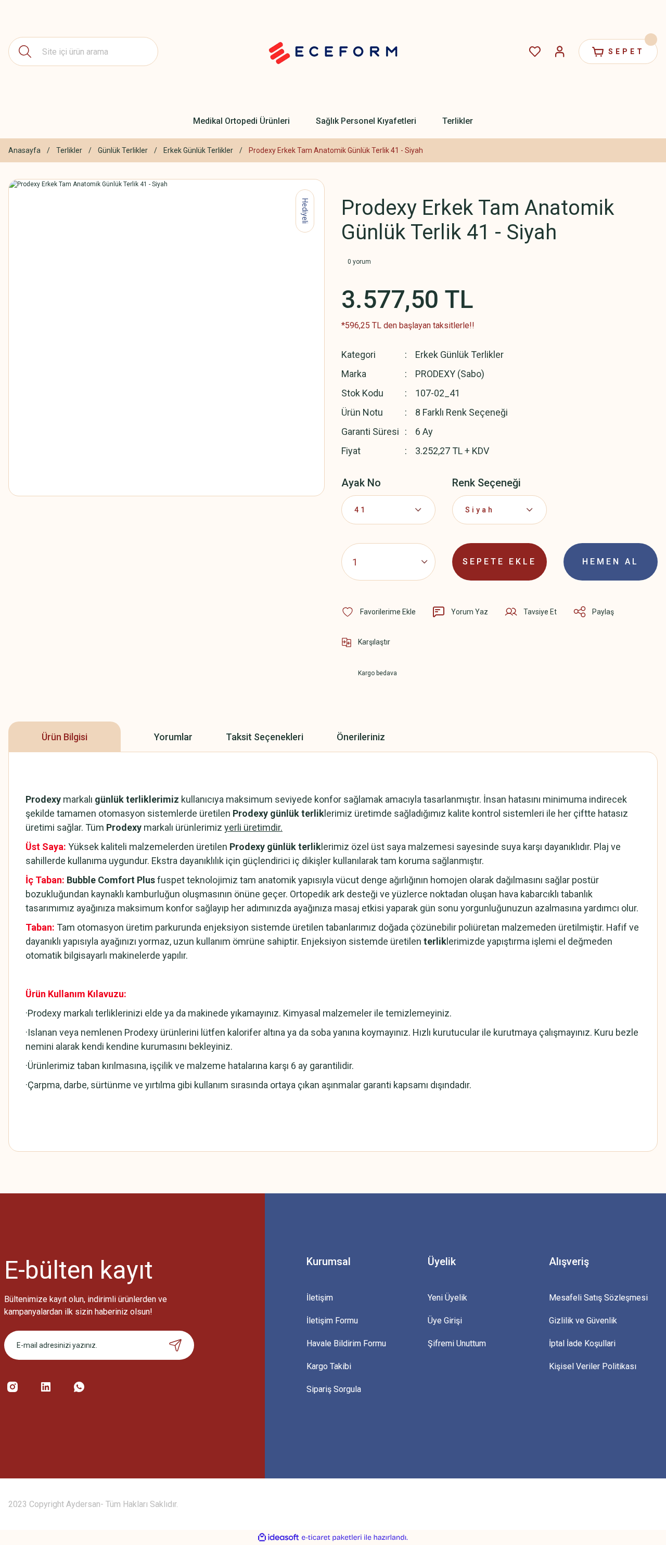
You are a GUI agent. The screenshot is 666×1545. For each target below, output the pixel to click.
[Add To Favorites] (378, 612)
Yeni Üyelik (447, 1298)
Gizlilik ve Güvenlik (583, 1320)
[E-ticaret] (331, 1537)
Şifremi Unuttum (457, 1343)
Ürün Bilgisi (64, 736)
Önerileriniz (361, 736)
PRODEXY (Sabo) (449, 373)
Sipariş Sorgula (333, 1389)
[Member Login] (560, 51)
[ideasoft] (278, 1537)
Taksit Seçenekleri (264, 736)
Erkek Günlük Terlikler (459, 354)
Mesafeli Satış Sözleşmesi (598, 1298)
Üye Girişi (445, 1320)
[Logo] (333, 51)
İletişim (319, 1298)
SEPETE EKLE (499, 561)
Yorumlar (173, 736)
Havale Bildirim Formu (346, 1343)
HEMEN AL (610, 561)
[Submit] (175, 1345)
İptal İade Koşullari (582, 1343)
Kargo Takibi (328, 1366)
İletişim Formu (332, 1320)
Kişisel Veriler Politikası (592, 1366)
